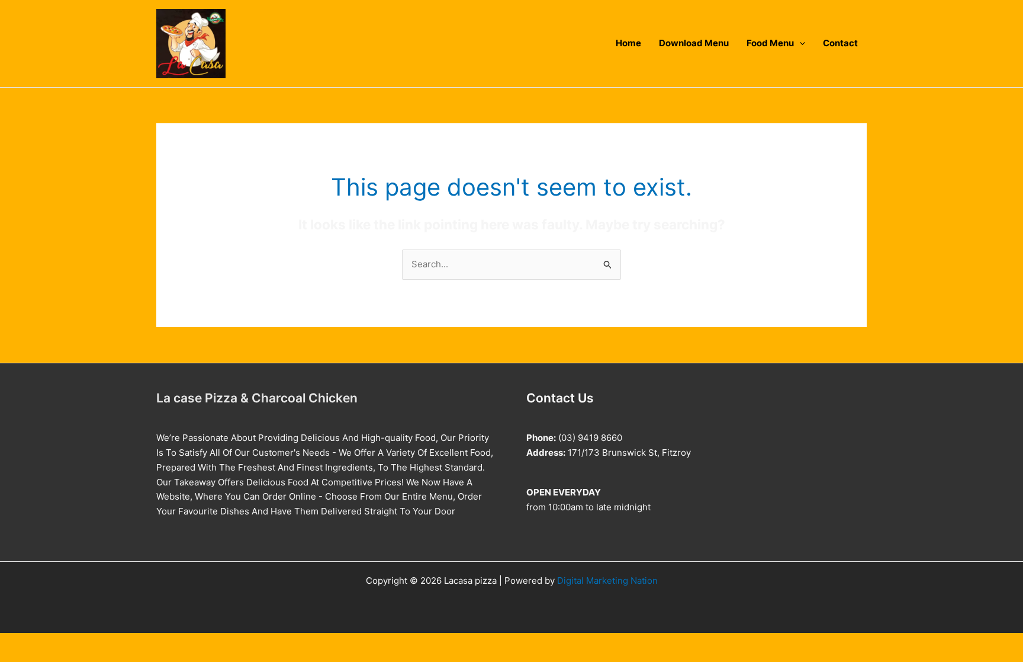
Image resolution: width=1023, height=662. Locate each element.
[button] (799, 43)
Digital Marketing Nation (607, 580)
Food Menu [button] (770, 43)
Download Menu (694, 43)
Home (628, 43)
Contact (840, 43)
